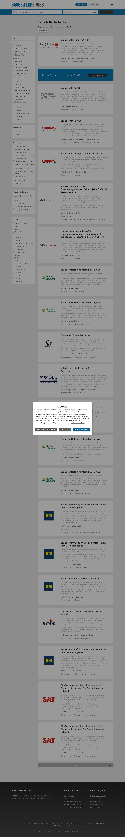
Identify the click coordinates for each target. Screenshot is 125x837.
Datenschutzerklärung (78, 423)
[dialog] (62, 418)
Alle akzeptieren (81, 429)
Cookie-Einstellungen (46, 429)
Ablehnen (64, 429)
